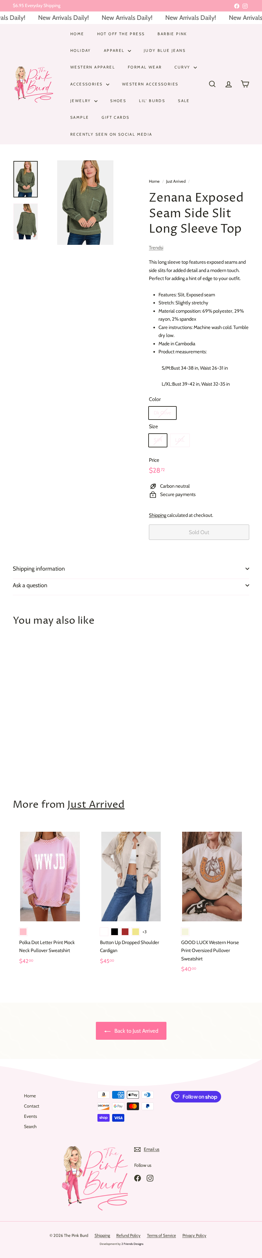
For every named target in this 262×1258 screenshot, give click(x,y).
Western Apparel (92, 67)
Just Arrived (176, 181)
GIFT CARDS (115, 117)
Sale (184, 100)
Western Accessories (150, 84)
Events (30, 1116)
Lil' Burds (152, 100)
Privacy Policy (194, 1235)
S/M (158, 440)
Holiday (80, 50)
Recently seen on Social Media (111, 134)
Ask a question (30, 585)
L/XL (180, 440)
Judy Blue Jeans (165, 50)
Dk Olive (162, 413)
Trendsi (156, 248)
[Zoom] (85, 202)
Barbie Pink (172, 33)
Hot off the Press (121, 33)
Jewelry (81, 100)
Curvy (183, 67)
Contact (31, 1106)
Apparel (115, 50)
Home (77, 33)
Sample (79, 117)
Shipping (157, 515)
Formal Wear (145, 67)
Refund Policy (128, 1235)
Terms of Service (161, 1235)
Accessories (87, 84)
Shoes (118, 100)
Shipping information (39, 568)
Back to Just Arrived (135, 1031)
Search (30, 1126)
